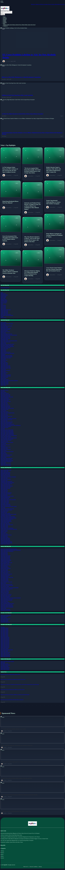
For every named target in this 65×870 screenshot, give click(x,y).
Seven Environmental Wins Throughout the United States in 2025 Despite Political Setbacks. (10, 238)
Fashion (4, 21)
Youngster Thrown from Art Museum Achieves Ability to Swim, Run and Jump (12, 689)
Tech (32, 24)
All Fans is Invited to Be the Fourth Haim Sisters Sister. (11, 835)
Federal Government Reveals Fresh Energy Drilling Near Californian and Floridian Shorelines (15, 694)
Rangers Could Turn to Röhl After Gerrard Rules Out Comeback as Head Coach (13, 679)
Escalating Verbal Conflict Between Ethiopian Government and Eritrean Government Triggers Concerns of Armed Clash (24, 838)
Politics (26, 24)
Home (4, 16)
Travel (34, 24)
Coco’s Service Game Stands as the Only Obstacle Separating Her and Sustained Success (54, 269)
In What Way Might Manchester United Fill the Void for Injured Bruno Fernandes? (22, 113)
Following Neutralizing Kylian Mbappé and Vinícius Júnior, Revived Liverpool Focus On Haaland (20, 833)
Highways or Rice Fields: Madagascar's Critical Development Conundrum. (21, 77)
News (20, 24)
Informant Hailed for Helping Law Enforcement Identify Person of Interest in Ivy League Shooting (32, 273)
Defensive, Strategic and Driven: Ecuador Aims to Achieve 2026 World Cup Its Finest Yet (36, 4)
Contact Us (5, 25)
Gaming (5, 24)
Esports (4, 20)
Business (5, 19)
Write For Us (26, 866)
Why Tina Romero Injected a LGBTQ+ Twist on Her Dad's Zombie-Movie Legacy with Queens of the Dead (32, 239)
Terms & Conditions (33, 866)
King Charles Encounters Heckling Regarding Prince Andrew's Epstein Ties (12, 699)
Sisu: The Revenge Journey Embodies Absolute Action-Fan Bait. (10, 674)
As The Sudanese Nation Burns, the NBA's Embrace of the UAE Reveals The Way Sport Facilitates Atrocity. (10, 170)
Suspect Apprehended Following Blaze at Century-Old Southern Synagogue (53, 202)
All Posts (5, 17)
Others (23, 24)
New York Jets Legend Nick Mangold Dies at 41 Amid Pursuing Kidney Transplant (17, 840)
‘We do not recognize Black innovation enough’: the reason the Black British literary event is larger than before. (32, 170)
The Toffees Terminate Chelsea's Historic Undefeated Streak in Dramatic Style (10, 271)
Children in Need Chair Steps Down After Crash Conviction (17, 95)
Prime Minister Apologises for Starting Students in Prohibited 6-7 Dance (54, 235)
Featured (5, 22)
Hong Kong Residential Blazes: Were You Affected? (10, 202)
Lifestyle (17, 24)
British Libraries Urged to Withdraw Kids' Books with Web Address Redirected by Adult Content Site (53, 170)
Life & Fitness (12, 24)
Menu (3, 14)
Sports (29, 24)
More (4, 23)
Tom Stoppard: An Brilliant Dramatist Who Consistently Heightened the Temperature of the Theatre (20, 836)
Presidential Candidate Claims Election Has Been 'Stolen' (12, 842)
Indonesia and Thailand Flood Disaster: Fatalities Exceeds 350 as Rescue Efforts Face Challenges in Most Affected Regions (32, 206)
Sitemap (40, 866)
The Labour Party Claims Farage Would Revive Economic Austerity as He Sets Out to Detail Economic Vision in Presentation (20, 684)
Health (8, 24)
